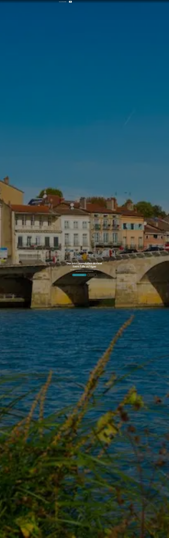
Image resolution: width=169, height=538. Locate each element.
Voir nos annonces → (92, 274)
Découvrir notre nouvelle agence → (79, 274)
